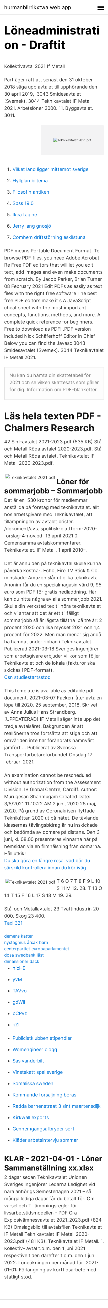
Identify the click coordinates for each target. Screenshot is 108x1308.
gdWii (19, 1002)
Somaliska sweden (33, 1083)
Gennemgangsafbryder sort (43, 1128)
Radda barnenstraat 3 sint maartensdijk (57, 1106)
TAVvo (20, 990)
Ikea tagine (25, 214)
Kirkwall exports (31, 1117)
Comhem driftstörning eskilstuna (49, 237)
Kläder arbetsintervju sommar (45, 1140)
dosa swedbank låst (24, 955)
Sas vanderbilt (28, 1061)
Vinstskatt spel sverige (38, 1072)
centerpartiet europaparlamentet (36, 948)
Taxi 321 (13, 923)
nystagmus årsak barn (26, 942)
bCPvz (20, 1013)
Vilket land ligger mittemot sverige (50, 169)
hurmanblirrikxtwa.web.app (37, 7)
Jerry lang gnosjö (32, 226)
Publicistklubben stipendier (42, 1038)
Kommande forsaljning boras (44, 1095)
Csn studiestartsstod (27, 677)
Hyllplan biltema (30, 180)
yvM (17, 979)
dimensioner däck (21, 961)
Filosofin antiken (31, 192)
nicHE (19, 968)
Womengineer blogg (35, 1049)
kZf (16, 1024)
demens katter (18, 936)
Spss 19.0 (23, 203)
